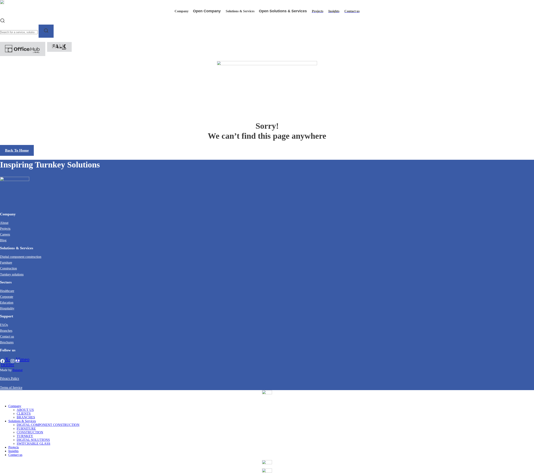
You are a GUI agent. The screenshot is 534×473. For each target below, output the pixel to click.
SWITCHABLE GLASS (33, 443)
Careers (5, 234)
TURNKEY (25, 436)
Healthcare (7, 291)
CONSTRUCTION (30, 432)
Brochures (7, 342)
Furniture (6, 262)
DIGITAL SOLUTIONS (33, 440)
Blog (3, 240)
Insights (13, 451)
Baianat (18, 370)
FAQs (4, 325)
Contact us (7, 336)
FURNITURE (26, 428)
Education (6, 302)
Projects (5, 228)
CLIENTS (24, 413)
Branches (6, 330)
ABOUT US (25, 410)
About (4, 223)
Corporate (6, 296)
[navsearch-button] (2, 22)
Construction (8, 268)
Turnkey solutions (12, 274)
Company (14, 406)
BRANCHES (26, 417)
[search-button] (46, 31)
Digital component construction (20, 256)
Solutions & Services (22, 421)
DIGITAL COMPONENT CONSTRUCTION (48, 425)
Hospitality (7, 308)
